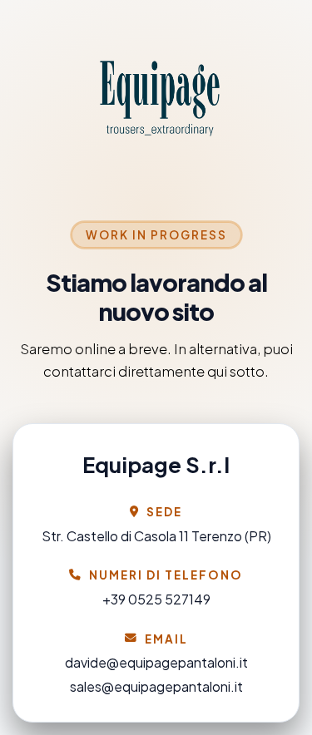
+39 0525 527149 (156, 599)
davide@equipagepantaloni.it (156, 662)
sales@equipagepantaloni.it (156, 686)
